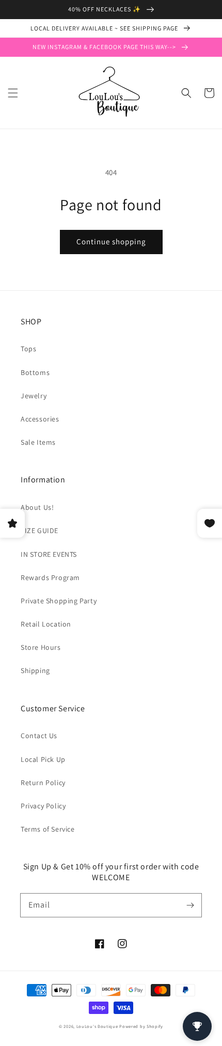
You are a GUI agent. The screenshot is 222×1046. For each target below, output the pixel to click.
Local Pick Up (43, 759)
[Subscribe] (190, 905)
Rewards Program (50, 577)
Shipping (35, 670)
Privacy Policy (43, 805)
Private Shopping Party (59, 600)
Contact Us (39, 735)
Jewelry (33, 395)
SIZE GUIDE (39, 530)
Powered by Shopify (141, 1026)
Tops (28, 348)
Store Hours (41, 647)
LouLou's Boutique (97, 1026)
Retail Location (46, 624)
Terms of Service (48, 829)
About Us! (37, 507)
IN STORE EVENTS (49, 554)
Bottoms (35, 372)
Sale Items (38, 442)
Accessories (40, 419)
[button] (13, 93)
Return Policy (43, 782)
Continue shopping (111, 241)
